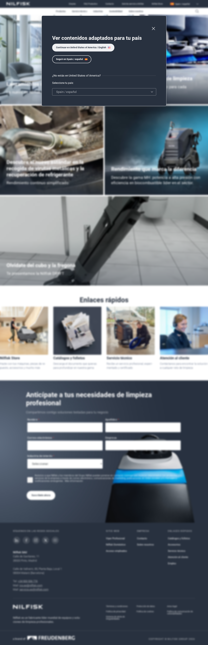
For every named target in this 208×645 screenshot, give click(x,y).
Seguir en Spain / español (69, 59)
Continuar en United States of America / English (81, 47)
